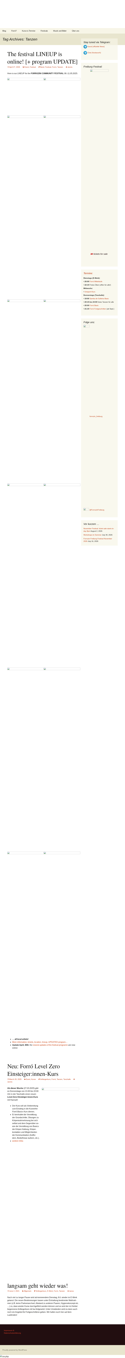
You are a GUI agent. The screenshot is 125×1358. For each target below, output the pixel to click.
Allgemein (27, 1291)
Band (42, 67)
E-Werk (50, 1291)
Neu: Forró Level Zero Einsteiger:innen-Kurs (33, 1069)
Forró (54, 67)
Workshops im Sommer (92, 535)
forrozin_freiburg (96, 416)
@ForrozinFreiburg (96, 510)
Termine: (88, 273)
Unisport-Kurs (90, 292)
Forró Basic (94, 305)
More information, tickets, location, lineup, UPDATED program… (40, 1042)
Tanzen (60, 67)
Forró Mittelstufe (96, 281)
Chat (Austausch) (94, 53)
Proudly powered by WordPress (14, 1350)
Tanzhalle (67, 1079)
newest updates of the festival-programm (50, 1045)
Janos (71, 1291)
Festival (33, 67)
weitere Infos (17, 1141)
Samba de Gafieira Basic (99, 299)
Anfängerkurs (45, 1079)
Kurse (33, 1079)
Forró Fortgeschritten (98, 309)
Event (26, 67)
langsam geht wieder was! (37, 1285)
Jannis (69, 67)
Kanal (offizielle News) (96, 46)
